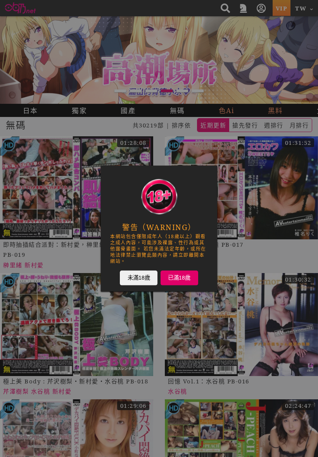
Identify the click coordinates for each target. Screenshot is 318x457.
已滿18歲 (179, 278)
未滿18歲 (139, 278)
